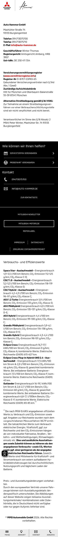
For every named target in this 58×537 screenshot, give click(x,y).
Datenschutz (37, 242)
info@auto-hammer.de (23, 45)
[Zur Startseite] (23, 5)
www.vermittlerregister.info (19, 75)
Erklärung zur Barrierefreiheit (29, 249)
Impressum (19, 242)
